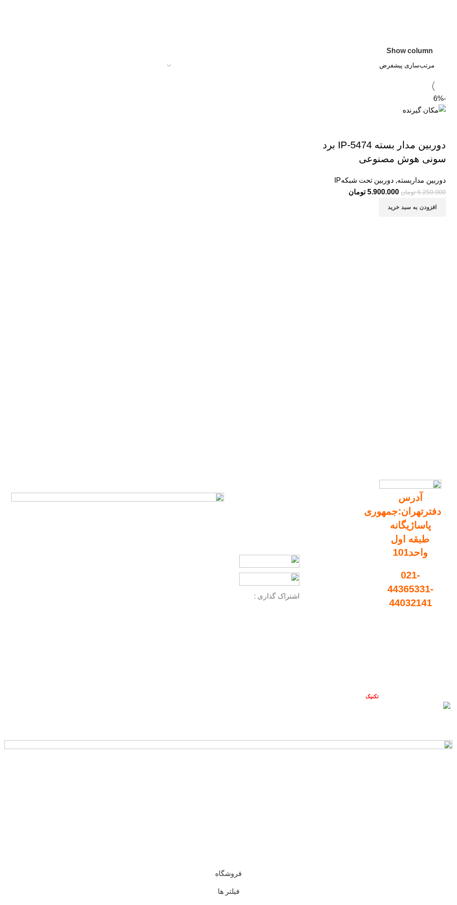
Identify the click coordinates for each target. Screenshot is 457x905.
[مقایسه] (435, 228)
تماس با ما (424, 673)
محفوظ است (355, 696)
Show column (409, 50)
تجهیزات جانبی (351, 549)
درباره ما (426, 658)
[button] (412, 207)
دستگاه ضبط (353, 533)
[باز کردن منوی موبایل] (447, 9)
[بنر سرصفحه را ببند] (446, 724)
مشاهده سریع (410, 228)
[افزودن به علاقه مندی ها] (435, 127)
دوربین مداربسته (421, 180)
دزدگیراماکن (354, 579)
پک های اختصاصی (347, 564)
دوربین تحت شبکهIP (364, 180)
